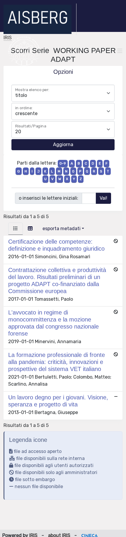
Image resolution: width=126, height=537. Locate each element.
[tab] (15, 229)
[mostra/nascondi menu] (119, 51)
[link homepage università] (24, 51)
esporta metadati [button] (61, 228)
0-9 (62, 163)
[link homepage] (40, 19)
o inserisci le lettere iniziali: (48, 198)
